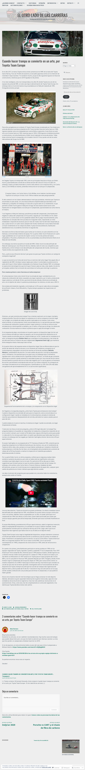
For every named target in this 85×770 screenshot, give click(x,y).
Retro (63, 3)
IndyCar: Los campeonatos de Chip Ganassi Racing (71, 117)
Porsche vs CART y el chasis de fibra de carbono (46, 725)
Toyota (36, 609)
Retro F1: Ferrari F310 (68, 110)
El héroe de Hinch (68, 113)
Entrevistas (51, 3)
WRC (40, 609)
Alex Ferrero (14, 629)
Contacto (20, 3)
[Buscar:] (72, 72)
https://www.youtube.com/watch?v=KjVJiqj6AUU (29, 647)
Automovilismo (17, 5)
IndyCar (5, 5)
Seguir (66, 97)
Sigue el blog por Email (68, 79)
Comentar (54, 709)
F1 (78, 3)
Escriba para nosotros (35, 5)
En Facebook (5, 740)
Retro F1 (70, 3)
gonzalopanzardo (20, 607)
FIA (33, 609)
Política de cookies (47, 767)
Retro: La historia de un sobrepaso (72, 127)
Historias (32, 3)
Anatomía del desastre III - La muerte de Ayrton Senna (71, 122)
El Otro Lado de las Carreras (43, 15)
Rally (22, 609)
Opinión (42, 3)
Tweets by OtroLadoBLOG (41, 740)
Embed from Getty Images (12, 91)
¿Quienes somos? (8, 3)
